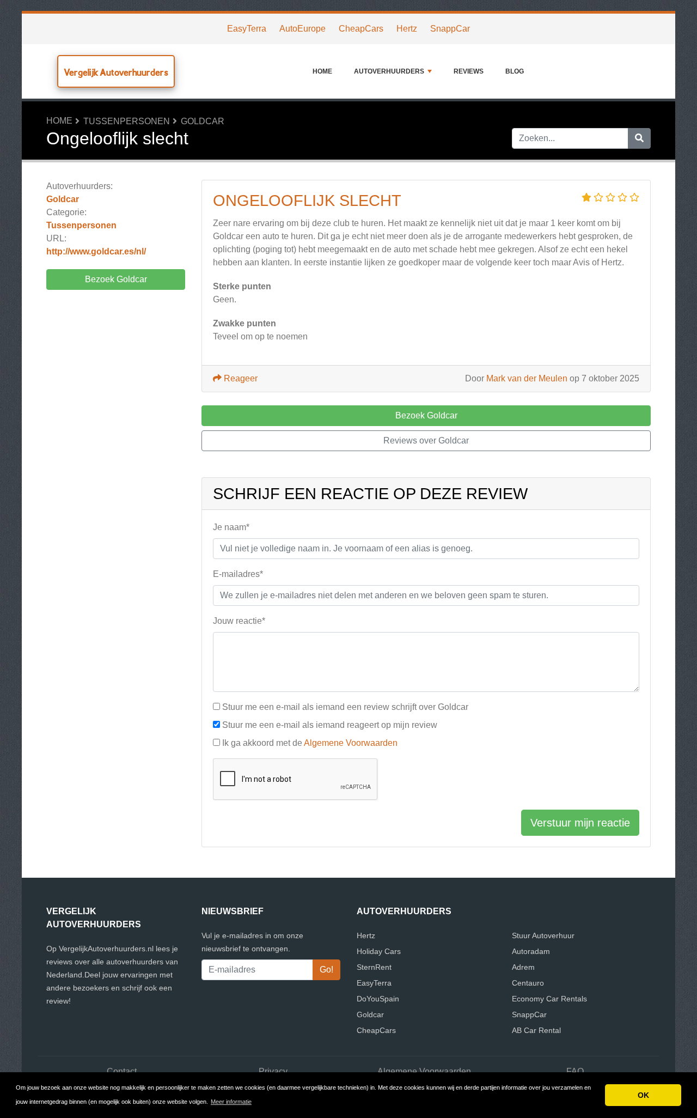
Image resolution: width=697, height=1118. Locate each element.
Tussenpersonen (126, 121)
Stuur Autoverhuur (543, 935)
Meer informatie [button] (231, 1101)
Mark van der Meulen (526, 378)
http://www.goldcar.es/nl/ (96, 251)
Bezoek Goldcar (116, 279)
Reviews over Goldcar (426, 440)
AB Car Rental (536, 1030)
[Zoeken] (639, 138)
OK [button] (643, 1095)
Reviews (469, 71)
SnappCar (450, 28)
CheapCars (361, 28)
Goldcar (202, 121)
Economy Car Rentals (549, 998)
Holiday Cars (379, 951)
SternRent (374, 967)
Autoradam (531, 951)
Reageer (240, 378)
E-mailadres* (238, 574)
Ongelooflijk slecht (307, 200)
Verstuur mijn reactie (580, 823)
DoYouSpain (378, 998)
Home (322, 71)
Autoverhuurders (389, 71)
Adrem (523, 967)
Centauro (528, 983)
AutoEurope (302, 28)
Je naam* (231, 527)
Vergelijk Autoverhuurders (116, 72)
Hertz (406, 28)
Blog (514, 71)
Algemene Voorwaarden (351, 743)
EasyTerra (246, 28)
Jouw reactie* (239, 620)
